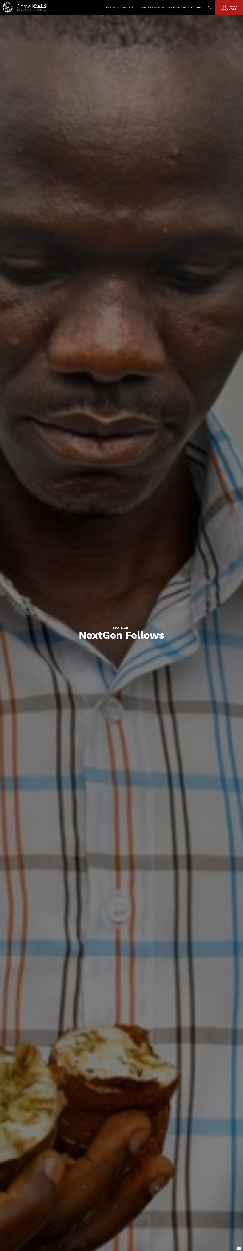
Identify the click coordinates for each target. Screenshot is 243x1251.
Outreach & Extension (151, 7)
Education (112, 7)
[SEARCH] (209, 7)
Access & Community (180, 7)
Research (128, 7)
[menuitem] (111, 7)
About (200, 7)
